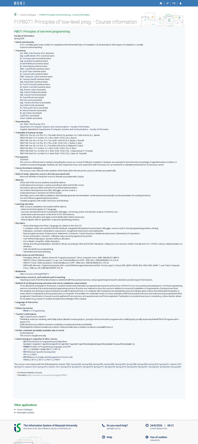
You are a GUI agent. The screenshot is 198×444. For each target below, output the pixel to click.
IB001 (76, 344)
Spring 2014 (66, 366)
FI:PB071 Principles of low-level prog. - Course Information (64, 14)
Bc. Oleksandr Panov (29, 107)
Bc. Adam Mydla (27, 66)
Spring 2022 (154, 366)
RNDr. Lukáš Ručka (28, 68)
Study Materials (27, 333)
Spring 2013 (42, 366)
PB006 (26, 359)
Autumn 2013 (54, 366)
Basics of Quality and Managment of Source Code (48, 357)
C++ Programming (33, 310)
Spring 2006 (109, 364)
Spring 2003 (76, 364)
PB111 (57, 349)
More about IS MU (30, 429)
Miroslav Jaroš (26, 100)
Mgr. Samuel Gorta (28, 94)
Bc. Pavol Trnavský (28, 84)
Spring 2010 (153, 364)
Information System (25, 412)
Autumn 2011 (175, 364)
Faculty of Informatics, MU (61, 429)
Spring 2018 (110, 366)
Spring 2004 (87, 364)
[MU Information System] (15, 14)
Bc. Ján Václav (26, 113)
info (114, 260)
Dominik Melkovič (27, 63)
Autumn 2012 (31, 366)
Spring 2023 (165, 366)
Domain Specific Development (39, 352)
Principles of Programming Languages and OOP (47, 346)
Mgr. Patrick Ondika (28, 92)
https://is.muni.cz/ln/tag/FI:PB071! (34, 274)
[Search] (167, 3)
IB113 (34, 359)
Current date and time (158, 429)
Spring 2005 (98, 364)
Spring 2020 (132, 366)
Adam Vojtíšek (26, 118)
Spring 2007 (120, 364)
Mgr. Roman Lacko (28, 89)
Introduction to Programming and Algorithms (45, 341)
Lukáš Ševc (25, 115)
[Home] (161, 3)
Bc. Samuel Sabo (27, 74)
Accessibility (155, 440)
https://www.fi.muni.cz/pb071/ (33, 316)
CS (173, 3)
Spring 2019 (121, 366)
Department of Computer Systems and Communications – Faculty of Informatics (55, 126)
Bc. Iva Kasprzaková (29, 58)
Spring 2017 (99, 366)
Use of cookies (158, 437)
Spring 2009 (142, 364)
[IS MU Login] (180, 3)
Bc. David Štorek (27, 97)
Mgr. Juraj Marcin (27, 61)
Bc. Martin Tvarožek (28, 87)
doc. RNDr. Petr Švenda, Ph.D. (33, 53)
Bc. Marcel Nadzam (28, 110)
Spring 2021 (143, 366)
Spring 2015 (77, 366)
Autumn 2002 (64, 364)
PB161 (58, 344)
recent (38, 372)
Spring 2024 (176, 366)
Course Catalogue (28, 14)
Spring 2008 (131, 364)
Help (109, 437)
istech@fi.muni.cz (113, 429)
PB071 (67, 344)
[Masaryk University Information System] (19, 3)
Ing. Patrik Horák (27, 105)
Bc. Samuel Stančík (28, 79)
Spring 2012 (19, 366)
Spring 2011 (164, 364)
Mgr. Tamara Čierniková (30, 102)
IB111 (31, 344)
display (80, 176)
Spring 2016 (88, 366)
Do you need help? (117, 425)
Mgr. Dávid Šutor (27, 81)
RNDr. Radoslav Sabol (29, 76)
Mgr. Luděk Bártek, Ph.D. (30, 55)
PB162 (49, 344)
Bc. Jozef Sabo (26, 71)
